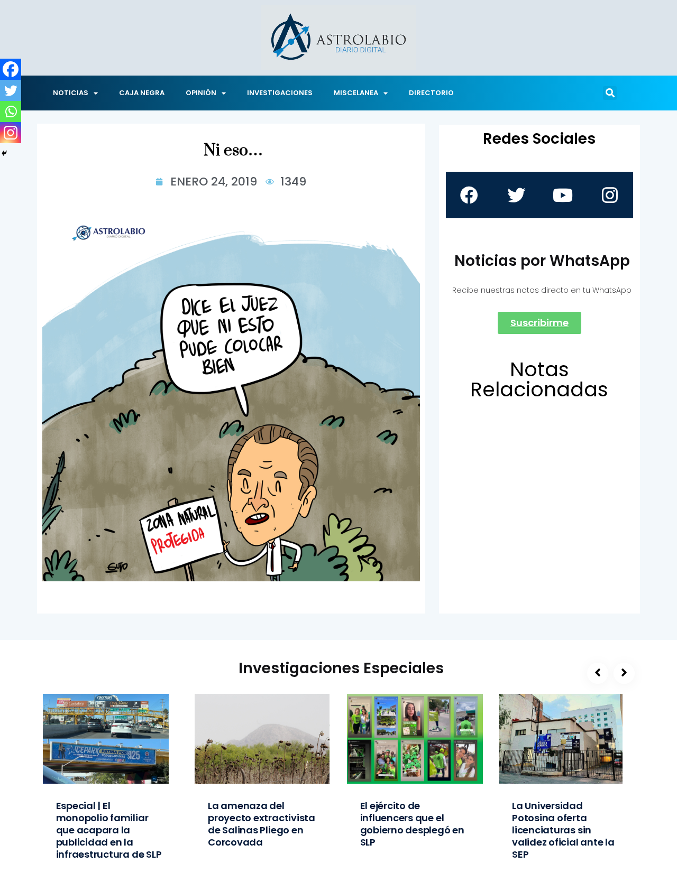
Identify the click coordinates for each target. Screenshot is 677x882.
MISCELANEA (356, 93)
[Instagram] (10, 132)
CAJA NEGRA (141, 93)
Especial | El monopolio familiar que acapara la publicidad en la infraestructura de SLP (109, 830)
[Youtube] (562, 195)
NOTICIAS (70, 93)
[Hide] (4, 153)
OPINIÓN (201, 93)
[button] (610, 93)
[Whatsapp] (10, 111)
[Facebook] (10, 69)
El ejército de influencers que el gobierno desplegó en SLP (412, 824)
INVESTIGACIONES (280, 93)
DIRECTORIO (431, 93)
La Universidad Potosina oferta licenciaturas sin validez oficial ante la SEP (563, 830)
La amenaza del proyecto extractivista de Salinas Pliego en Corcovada (261, 824)
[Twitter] (10, 90)
